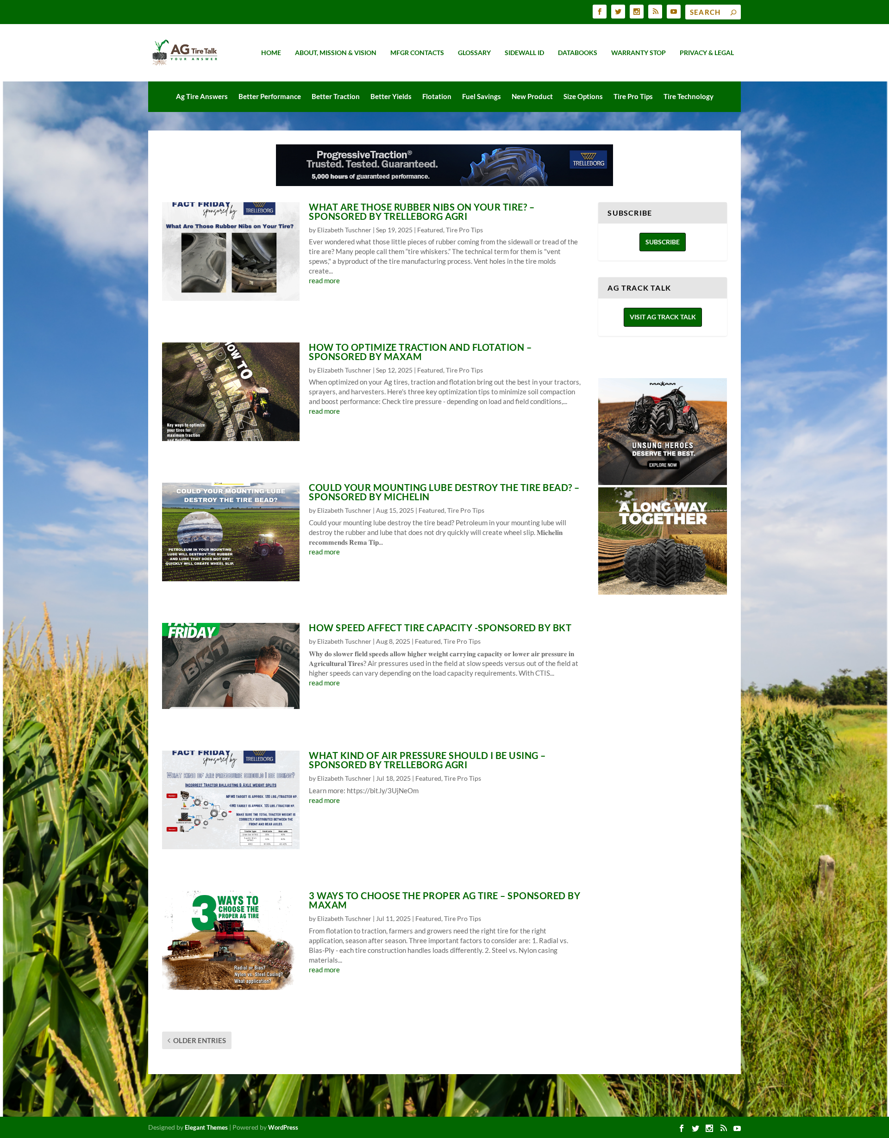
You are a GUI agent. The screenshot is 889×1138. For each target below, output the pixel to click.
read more (324, 280)
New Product (532, 96)
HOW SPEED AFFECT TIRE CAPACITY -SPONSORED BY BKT (440, 627)
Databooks (577, 52)
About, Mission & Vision (335, 52)
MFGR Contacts (417, 52)
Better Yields (391, 96)
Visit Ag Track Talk (663, 317)
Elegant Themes (206, 1127)
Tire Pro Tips (633, 96)
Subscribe (662, 242)
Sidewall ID (524, 52)
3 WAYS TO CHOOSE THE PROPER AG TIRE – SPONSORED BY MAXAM (444, 900)
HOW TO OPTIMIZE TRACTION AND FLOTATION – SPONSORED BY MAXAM (420, 352)
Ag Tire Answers (202, 96)
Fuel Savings (481, 96)
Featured (430, 230)
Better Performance (269, 96)
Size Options (583, 96)
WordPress (283, 1127)
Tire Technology (689, 96)
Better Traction (336, 96)
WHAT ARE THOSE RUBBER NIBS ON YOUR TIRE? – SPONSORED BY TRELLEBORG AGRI (421, 211)
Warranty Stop (638, 52)
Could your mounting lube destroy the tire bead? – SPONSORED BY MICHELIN (444, 492)
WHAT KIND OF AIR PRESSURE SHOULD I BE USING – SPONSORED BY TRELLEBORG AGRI (427, 760)
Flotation (436, 96)
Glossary (474, 52)
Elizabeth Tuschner (344, 230)
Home (271, 52)
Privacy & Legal (707, 52)
